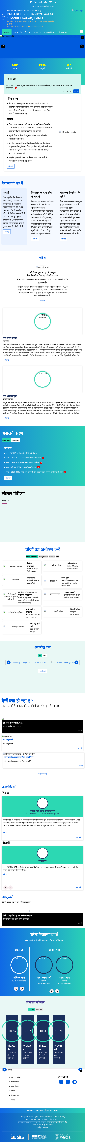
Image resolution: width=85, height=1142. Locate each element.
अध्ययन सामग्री (69, 592)
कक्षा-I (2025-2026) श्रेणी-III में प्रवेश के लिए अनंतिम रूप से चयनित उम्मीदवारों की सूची (35, 472)
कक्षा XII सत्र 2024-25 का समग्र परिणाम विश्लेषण (24, 462)
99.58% (28, 1031)
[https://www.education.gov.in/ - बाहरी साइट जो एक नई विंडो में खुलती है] (64, 1136)
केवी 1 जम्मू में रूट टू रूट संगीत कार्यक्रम (17, 915)
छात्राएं (42, 66)
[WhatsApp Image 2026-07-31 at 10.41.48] (28, 662)
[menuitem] (30, 2)
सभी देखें (76, 91)
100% (12, 1031)
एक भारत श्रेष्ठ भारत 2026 (13, 722)
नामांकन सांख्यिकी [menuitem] (49, 32)
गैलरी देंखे (42, 671)
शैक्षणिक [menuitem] (27, 32)
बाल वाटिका (31, 577)
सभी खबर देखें (42, 774)
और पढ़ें (11, 166)
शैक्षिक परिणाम (72, 563)
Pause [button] (82, 37)
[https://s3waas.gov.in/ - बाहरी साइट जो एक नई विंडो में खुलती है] (19, 1136)
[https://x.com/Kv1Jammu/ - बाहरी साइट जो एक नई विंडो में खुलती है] (68, 1082)
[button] (3, 46)
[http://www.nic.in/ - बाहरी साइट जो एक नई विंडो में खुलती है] (40, 1136)
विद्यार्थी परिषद (75, 609)
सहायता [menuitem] (56, 1110)
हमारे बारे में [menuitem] (17, 32)
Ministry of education (47, 6)
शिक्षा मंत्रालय (35, 6)
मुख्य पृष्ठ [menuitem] (6, 32)
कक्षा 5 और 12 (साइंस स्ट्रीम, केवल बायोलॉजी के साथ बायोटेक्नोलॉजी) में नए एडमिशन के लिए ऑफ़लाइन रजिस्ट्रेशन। (39, 86)
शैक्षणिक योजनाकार (30, 564)
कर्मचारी (69, 66)
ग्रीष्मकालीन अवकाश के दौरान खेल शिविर (18, 757)
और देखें (8, 478)
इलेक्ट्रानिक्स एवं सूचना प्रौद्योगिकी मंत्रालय (32, 1122)
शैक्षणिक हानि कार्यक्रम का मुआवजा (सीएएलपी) (27, 593)
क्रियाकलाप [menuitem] (63, 32)
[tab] (6, 440)
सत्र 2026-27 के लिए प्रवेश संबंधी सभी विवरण (21, 453)
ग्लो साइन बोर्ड (8, 739)
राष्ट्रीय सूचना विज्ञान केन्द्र (49, 1119)
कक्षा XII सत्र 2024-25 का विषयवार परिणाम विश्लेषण (24, 457)
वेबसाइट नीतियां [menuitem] (39, 1110)
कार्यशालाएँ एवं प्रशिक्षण (31, 610)
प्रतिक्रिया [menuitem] (30, 1110)
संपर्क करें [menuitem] (49, 1110)
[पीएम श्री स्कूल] (77, 10)
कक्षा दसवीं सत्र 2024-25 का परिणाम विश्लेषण (22, 467)
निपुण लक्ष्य (65, 577)
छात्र (15, 66)
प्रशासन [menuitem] (36, 32)
